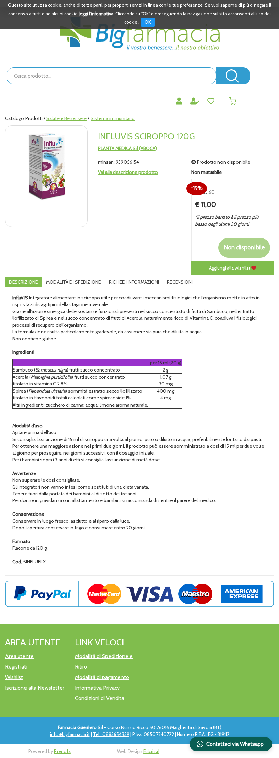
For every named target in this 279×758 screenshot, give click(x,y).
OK (148, 22)
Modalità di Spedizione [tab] (73, 282)
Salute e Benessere (66, 118)
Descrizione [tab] (23, 282)
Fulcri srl (151, 751)
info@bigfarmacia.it (70, 734)
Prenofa (62, 751)
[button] (231, 744)
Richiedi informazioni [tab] (134, 282)
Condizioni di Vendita (99, 698)
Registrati (16, 666)
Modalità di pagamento (102, 677)
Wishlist (14, 677)
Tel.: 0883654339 (111, 734)
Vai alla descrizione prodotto (128, 172)
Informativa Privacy (97, 688)
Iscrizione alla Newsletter (34, 688)
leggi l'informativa (96, 13)
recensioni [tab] (180, 282)
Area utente (19, 656)
